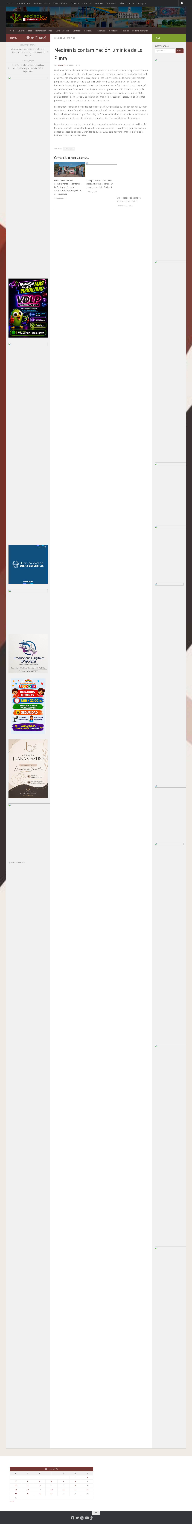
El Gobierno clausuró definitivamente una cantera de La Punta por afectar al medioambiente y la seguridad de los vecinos (68, 187)
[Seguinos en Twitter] (32, 37)
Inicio (10, 3)
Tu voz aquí (111, 3)
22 (75, 1489)
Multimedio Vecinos (41, 3)
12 (40, 1485)
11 (28, 1485)
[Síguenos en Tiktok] (44, 37)
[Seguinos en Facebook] (28, 37)
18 (28, 1489)
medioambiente (69, 149)
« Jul (12, 1501)
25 (28, 1493)
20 (51, 1489)
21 (63, 1489)
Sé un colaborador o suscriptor (133, 3)
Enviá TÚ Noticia (60, 3)
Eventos (71, 38)
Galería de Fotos (23, 3)
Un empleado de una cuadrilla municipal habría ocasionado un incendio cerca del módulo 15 (99, 184)
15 (75, 1485)
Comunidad (59, 38)
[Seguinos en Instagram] (36, 37)
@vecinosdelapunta (16, 862)
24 (16, 1493)
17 (16, 1489)
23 (87, 1489)
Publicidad (87, 3)
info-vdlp (62, 65)
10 (16, 1485)
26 (40, 1493)
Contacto (75, 3)
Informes (99, 3)
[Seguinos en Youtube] (40, 37)
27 (51, 1493)
